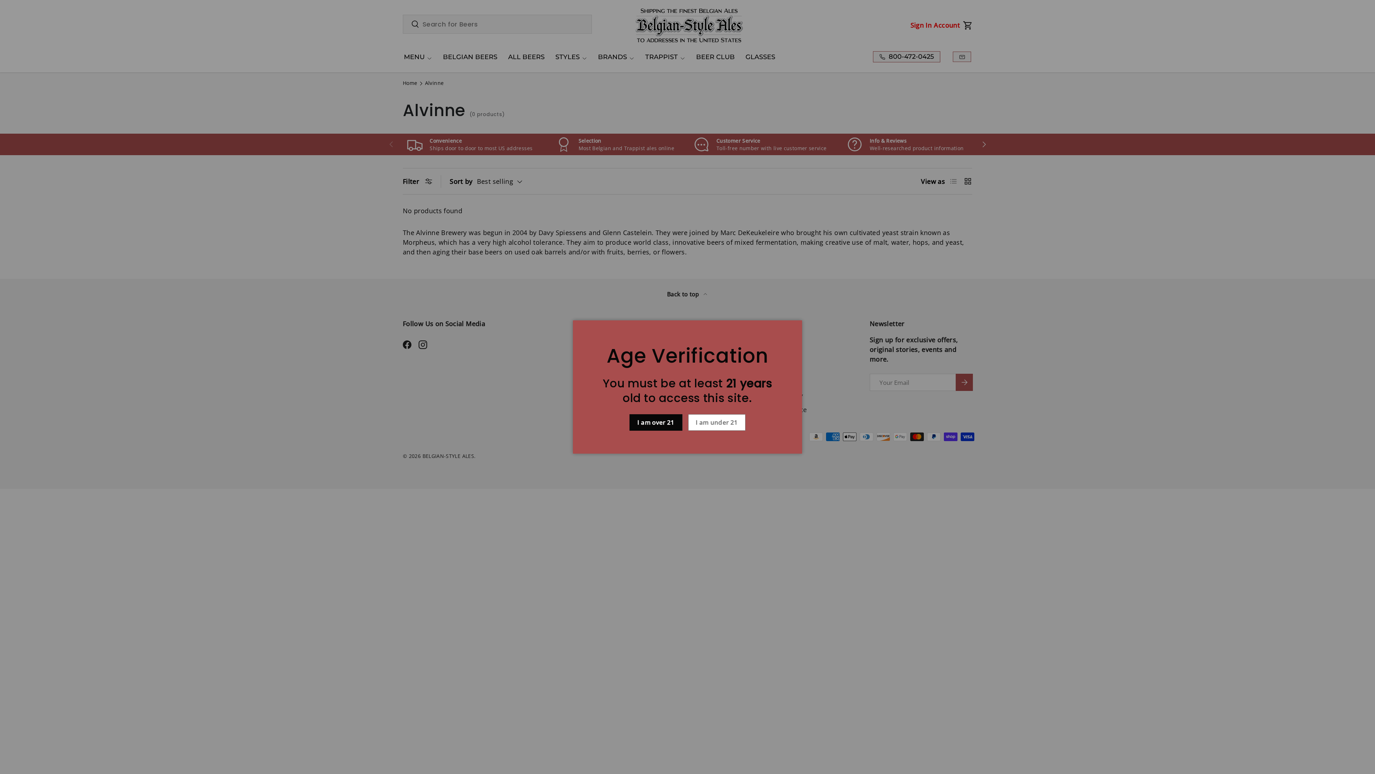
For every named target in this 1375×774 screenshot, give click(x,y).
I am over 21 (655, 422)
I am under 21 (717, 422)
